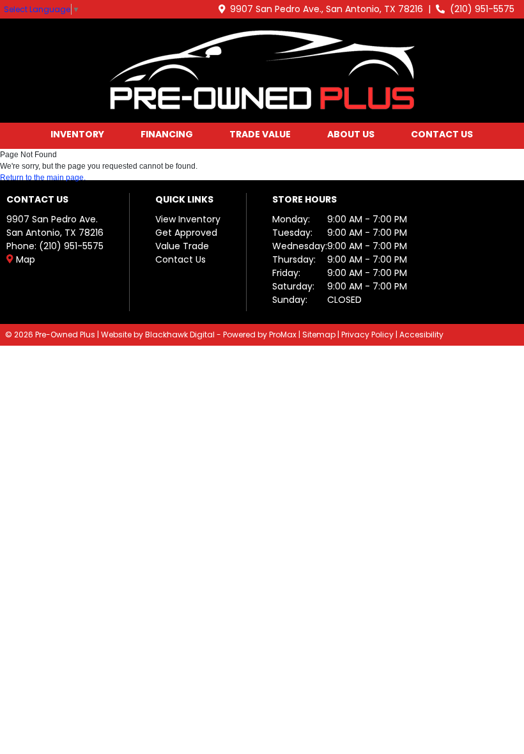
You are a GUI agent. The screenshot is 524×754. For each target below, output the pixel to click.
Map (24, 259)
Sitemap (318, 334)
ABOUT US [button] (350, 134)
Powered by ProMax (260, 334)
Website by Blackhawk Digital (158, 334)
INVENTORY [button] (77, 134)
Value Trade (182, 246)
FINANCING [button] (167, 134)
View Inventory (187, 219)
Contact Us (180, 259)
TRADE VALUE (260, 134)
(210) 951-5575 (479, 9)
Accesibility (421, 334)
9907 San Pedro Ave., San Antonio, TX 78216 (324, 9)
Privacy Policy (367, 334)
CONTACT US (442, 134)
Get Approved (186, 232)
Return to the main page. (43, 177)
